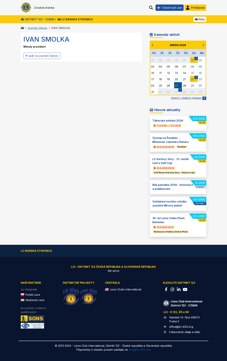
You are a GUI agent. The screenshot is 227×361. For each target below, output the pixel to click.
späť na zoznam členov (43, 55)
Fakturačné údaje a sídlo (184, 332)
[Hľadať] (151, 8)
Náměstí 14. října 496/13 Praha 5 (184, 319)
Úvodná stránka (44, 7)
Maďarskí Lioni (35, 300)
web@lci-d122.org (139, 349)
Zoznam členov (37, 28)
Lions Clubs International (125, 289)
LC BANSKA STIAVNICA (77, 19)
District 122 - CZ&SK (39, 19)
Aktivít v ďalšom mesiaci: (188, 98)
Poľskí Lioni (33, 294)
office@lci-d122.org (181, 326)
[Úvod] (22, 28)
